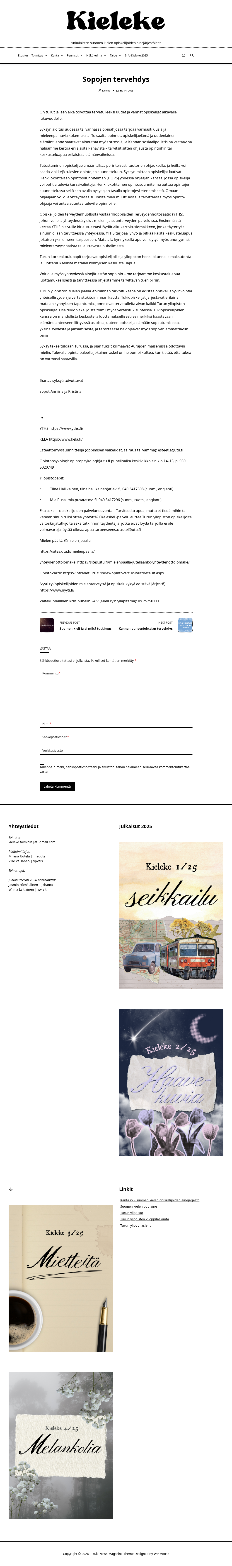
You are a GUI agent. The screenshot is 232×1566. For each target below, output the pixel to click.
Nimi (46, 723)
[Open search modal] (191, 55)
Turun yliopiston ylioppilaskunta (144, 1219)
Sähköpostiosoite (55, 737)
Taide (113, 55)
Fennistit (73, 55)
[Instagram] (183, 55)
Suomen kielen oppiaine (138, 1206)
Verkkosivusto (52, 750)
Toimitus (37, 55)
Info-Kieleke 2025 (136, 55)
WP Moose (161, 1554)
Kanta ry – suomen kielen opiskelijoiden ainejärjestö (159, 1200)
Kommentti (51, 673)
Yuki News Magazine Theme (113, 1554)
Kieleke (106, 90)
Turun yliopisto (131, 1213)
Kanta (55, 55)
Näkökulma (94, 55)
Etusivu (23, 55)
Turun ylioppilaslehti (136, 1225)
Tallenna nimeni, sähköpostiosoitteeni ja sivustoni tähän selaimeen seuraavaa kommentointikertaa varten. (115, 769)
